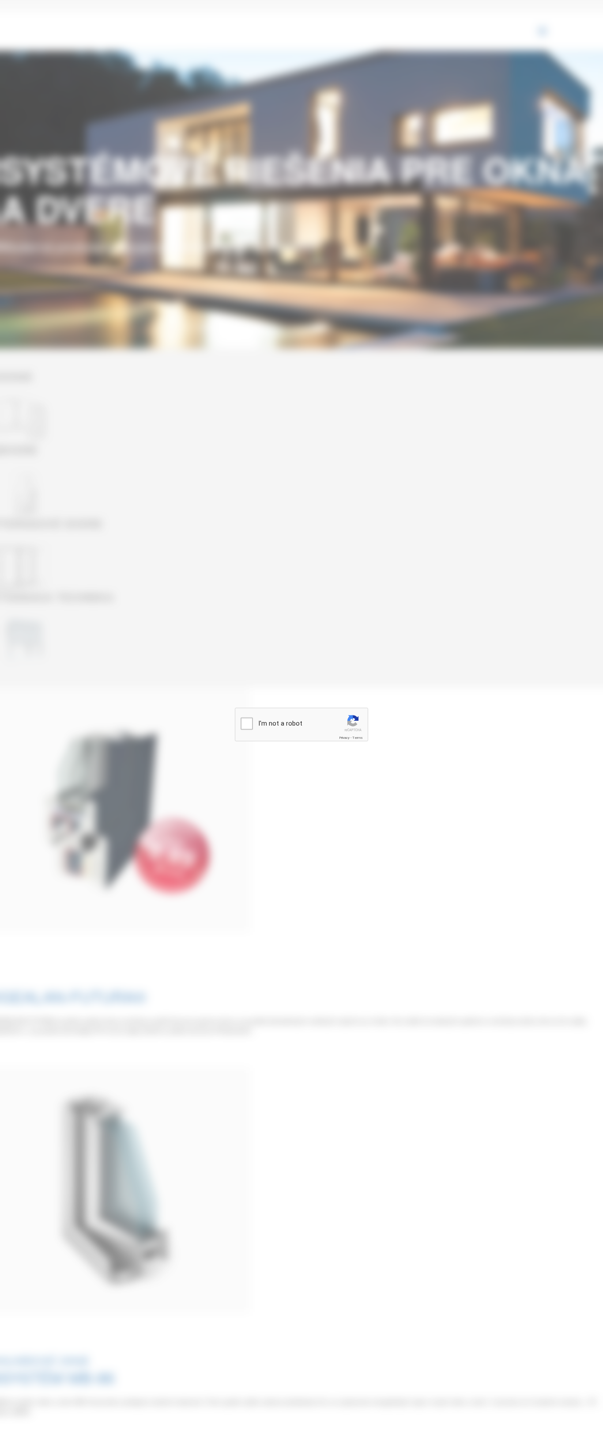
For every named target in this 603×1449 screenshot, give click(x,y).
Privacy (344, 737)
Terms (357, 737)
